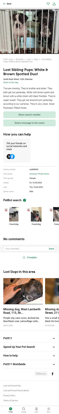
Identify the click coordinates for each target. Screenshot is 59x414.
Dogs (36, 59)
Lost (28, 59)
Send (51, 248)
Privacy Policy (9, 395)
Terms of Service (10, 400)
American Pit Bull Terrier (39, 174)
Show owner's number (29, 114)
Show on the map (10, 82)
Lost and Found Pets (12, 385)
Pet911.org (8, 59)
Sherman (19, 59)
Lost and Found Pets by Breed (16, 390)
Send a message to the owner (29, 123)
